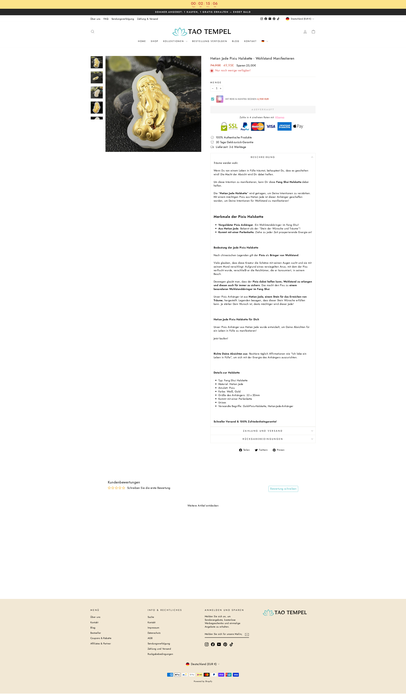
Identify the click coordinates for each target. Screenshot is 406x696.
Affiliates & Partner (100, 643)
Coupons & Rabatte (100, 638)
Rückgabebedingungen (263, 439)
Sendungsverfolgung (122, 19)
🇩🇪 (264, 41)
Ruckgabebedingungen (160, 654)
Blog (235, 41)
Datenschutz (154, 633)
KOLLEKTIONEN (174, 41)
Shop (154, 41)
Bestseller (95, 633)
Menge (216, 82)
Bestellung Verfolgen (209, 41)
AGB (150, 638)
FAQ (106, 19)
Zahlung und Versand (263, 430)
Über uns (95, 19)
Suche (151, 617)
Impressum (153, 627)
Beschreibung (263, 157)
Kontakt (250, 41)
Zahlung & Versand (147, 19)
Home (142, 41)
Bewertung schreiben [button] (283, 489)
